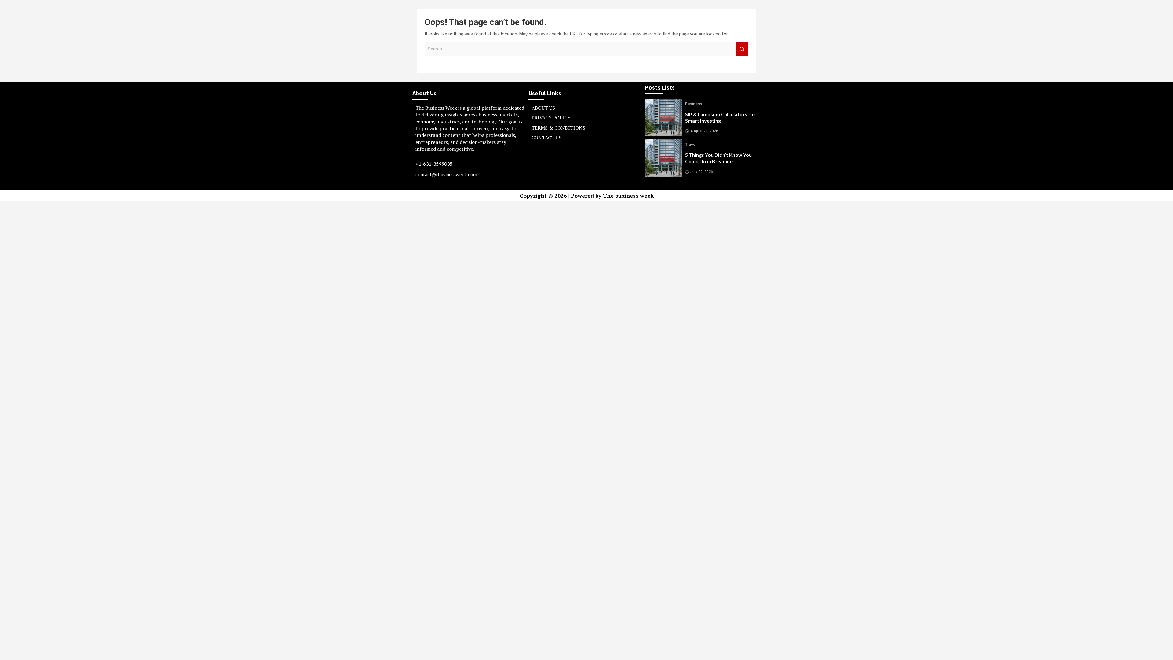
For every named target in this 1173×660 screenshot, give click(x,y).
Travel (690, 144)
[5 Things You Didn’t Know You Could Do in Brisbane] (663, 158)
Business (693, 104)
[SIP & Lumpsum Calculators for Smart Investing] (663, 117)
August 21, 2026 (704, 131)
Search (742, 49)
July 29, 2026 (701, 172)
